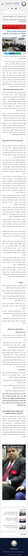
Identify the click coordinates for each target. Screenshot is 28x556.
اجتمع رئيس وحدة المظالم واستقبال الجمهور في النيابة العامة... (11, 519)
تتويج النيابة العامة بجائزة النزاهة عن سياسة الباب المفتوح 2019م (14, 20)
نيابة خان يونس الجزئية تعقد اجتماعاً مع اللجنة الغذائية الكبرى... (10, 513)
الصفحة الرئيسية (22, 16)
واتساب (17, 53)
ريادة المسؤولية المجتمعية (9, 16)
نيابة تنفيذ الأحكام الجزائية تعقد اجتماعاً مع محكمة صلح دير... (10, 526)
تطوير (14, 554)
